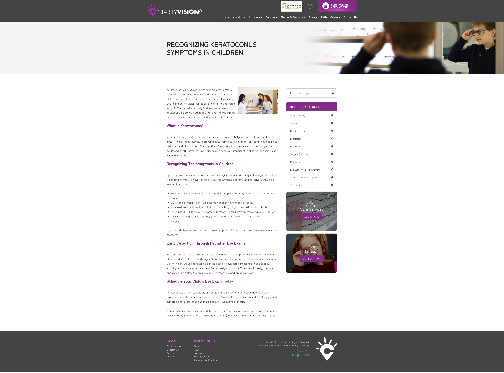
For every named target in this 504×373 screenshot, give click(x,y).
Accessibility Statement (270, 345)
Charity (170, 356)
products (295, 161)
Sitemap (304, 345)
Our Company (174, 346)
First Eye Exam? (202, 356)
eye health (295, 146)
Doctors (171, 353)
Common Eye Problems (206, 359)
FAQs (196, 349)
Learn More (311, 216)
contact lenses (298, 131)
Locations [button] (254, 17)
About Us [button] (238, 17)
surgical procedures (300, 154)
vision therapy (297, 115)
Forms (197, 346)
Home (226, 17)
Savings (312, 17)
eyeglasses (295, 138)
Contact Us (350, 17)
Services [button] (270, 17)
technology (296, 185)
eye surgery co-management (305, 169)
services (294, 123)
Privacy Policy (291, 345)
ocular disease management (304, 177)
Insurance (199, 353)
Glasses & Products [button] (292, 17)
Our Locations (312, 258)
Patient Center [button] (329, 17)
